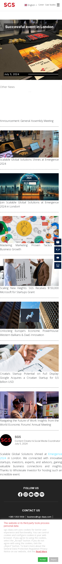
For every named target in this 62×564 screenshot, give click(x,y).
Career (41, 4)
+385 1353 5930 (16, 516)
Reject (53, 559)
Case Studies (50, 4)
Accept (43, 559)
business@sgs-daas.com (39, 516)
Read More (41, 551)
